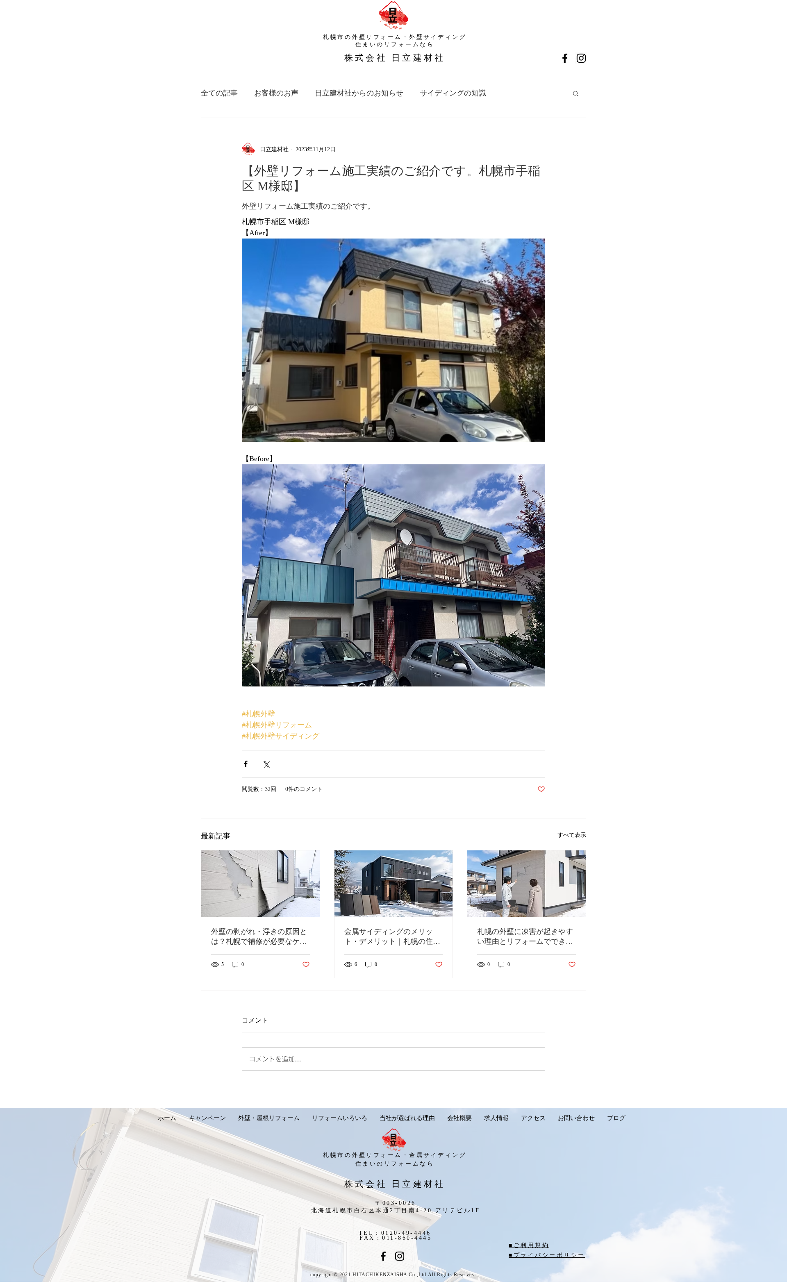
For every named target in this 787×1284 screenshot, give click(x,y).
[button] (576, 93)
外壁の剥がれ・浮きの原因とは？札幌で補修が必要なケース (259, 936)
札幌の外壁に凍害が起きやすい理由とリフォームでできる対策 (525, 936)
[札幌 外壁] (565, 58)
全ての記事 (219, 93)
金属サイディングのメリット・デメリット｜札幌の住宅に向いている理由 (392, 936)
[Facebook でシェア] (246, 764)
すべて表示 (571, 835)
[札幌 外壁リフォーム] (400, 1256)
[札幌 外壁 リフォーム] (581, 58)
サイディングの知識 (453, 93)
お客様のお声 (276, 93)
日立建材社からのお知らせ (359, 93)
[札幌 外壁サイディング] (383, 1256)
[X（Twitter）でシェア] (266, 764)
